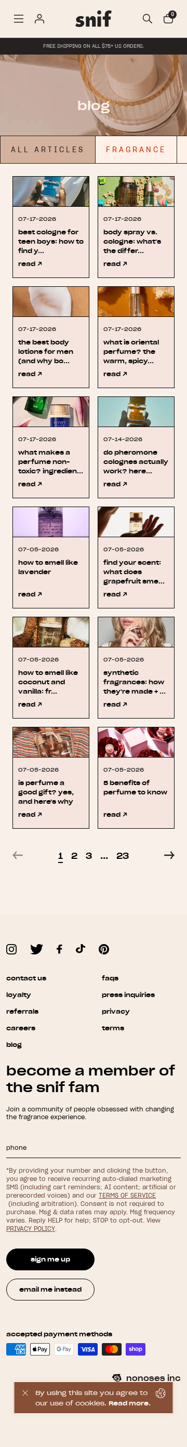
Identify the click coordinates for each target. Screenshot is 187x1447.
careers (20, 1028)
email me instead (50, 1289)
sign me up (50, 1259)
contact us (26, 978)
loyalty (18, 995)
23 (122, 855)
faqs (110, 978)
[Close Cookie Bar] (25, 1397)
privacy (116, 1011)
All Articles (48, 149)
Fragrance (136, 149)
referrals (22, 1011)
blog (14, 1044)
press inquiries (128, 995)
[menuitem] (18, 18)
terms (113, 1028)
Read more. (130, 1403)
